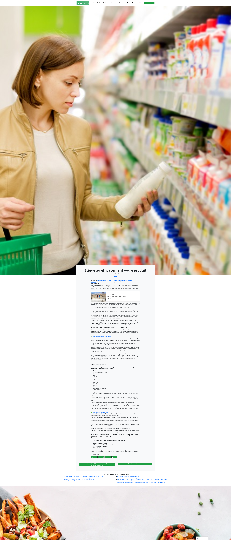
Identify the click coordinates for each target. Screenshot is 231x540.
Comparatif (130, 2)
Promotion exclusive (116, 2)
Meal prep (99, 2)
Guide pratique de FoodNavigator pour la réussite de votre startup (111, 281)
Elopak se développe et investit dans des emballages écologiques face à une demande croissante (97, 464)
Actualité (124, 2)
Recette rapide (106, 2)
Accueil (94, 2)
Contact (135, 2)
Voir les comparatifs (149, 2)
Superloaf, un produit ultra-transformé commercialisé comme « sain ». (135, 463)
